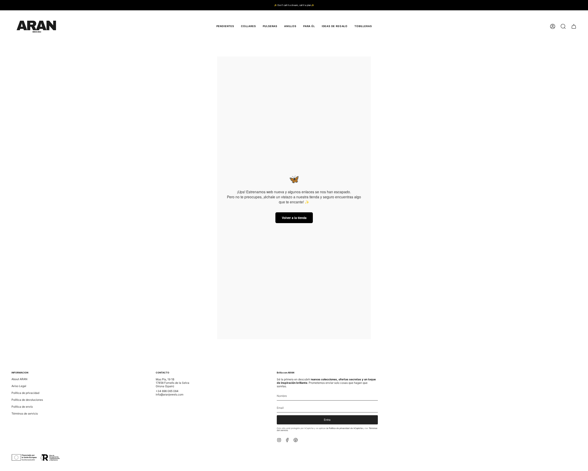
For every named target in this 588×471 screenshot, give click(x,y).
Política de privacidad (25, 393)
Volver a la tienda (294, 218)
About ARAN (19, 379)
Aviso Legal (18, 386)
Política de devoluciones (27, 399)
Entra (327, 419)
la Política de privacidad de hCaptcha (344, 428)
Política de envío (22, 406)
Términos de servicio (24, 413)
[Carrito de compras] (573, 26)
